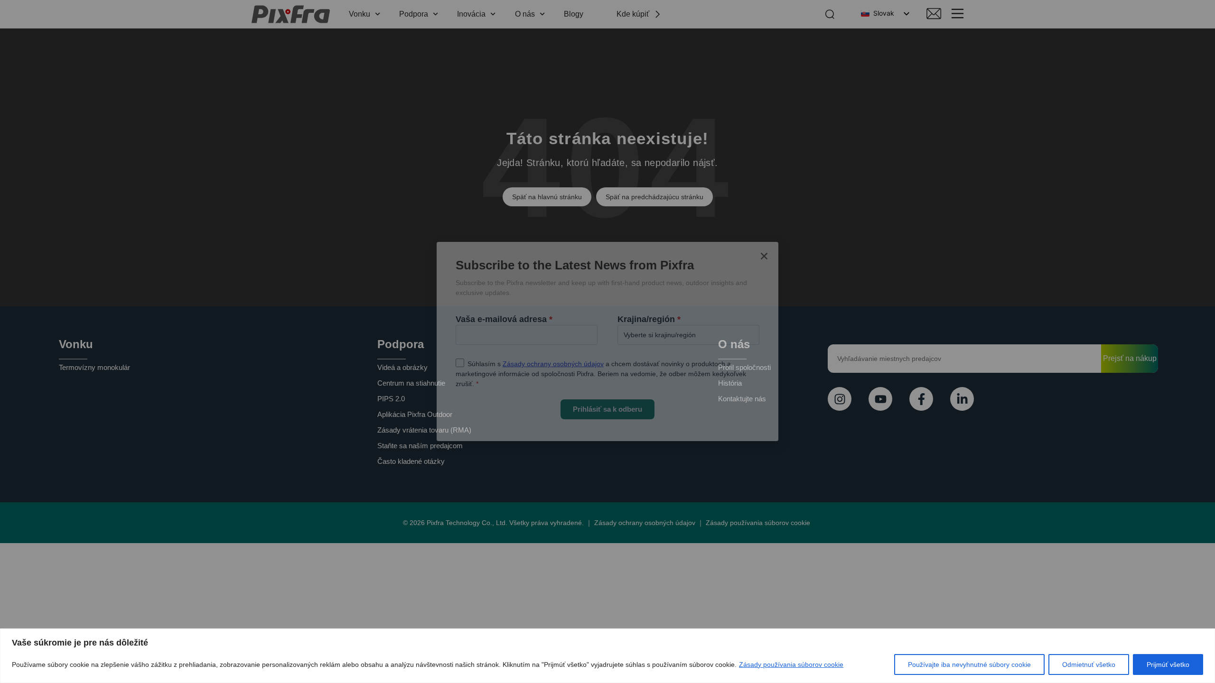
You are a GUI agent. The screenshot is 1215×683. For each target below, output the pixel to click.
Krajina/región (649, 319)
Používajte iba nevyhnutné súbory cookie (969, 664)
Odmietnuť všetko (1088, 664)
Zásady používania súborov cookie (791, 664)
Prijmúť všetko (1168, 664)
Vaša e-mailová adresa (504, 319)
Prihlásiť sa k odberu (607, 409)
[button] (764, 256)
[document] (607, 341)
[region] (607, 655)
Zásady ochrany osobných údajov (553, 364)
